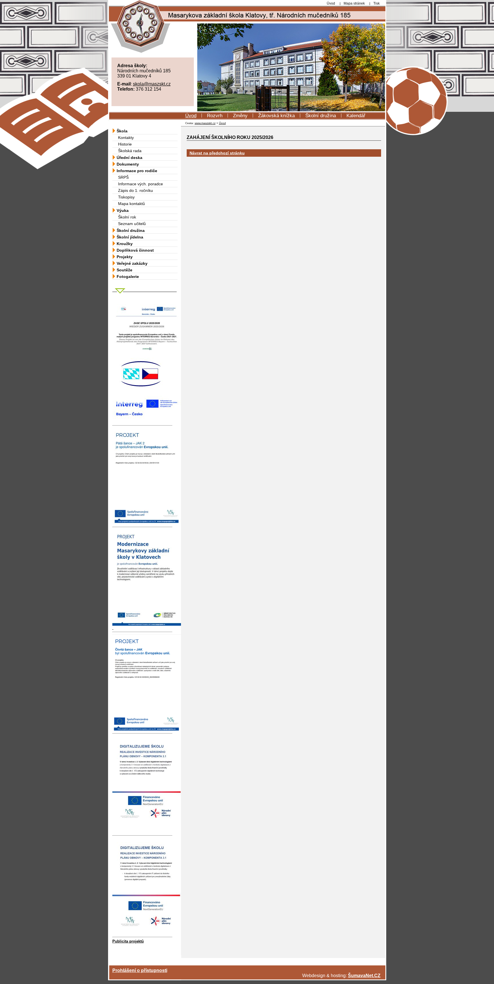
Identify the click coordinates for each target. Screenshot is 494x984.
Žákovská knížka (276, 115)
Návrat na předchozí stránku (217, 153)
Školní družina (320, 115)
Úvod (190, 115)
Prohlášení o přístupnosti (139, 970)
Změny (240, 115)
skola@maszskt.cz (152, 83)
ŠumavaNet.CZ (364, 975)
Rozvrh (214, 115)
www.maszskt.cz (205, 123)
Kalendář (355, 115)
